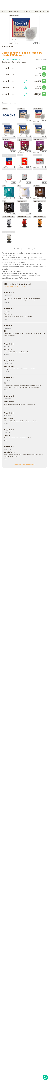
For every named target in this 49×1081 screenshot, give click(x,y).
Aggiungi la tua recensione (15, 286)
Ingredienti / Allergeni (29, 249)
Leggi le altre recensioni (24, 465)
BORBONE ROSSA (14, 15)
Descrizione (17, 249)
